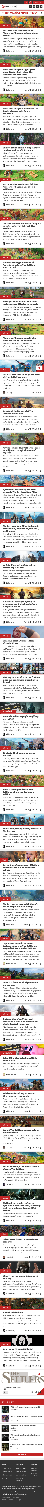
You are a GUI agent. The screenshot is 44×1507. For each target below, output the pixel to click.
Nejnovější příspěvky (34, 1469)
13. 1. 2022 (35, 810)
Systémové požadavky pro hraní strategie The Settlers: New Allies (20, 490)
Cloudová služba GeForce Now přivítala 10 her (18, 642)
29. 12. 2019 (35, 1257)
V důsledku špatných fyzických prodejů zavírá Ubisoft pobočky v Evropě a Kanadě (20, 604)
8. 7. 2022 (36, 885)
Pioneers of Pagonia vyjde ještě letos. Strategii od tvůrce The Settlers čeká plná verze (19, 72)
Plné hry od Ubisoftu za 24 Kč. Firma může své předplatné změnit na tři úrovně (21, 680)
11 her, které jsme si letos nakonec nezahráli (20, 1240)
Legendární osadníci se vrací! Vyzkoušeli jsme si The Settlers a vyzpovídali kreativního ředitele (20, 946)
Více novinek (22, 1454)
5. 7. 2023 (36, 319)
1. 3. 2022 (36, 1074)
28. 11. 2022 (35, 546)
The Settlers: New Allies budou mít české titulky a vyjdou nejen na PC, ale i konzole (21, 528)
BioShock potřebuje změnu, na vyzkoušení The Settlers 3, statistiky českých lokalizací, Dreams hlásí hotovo (22, 1206)
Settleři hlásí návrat (13, 1312)
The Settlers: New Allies (12, 1387)
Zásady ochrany (21, 1468)
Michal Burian (10, 51)
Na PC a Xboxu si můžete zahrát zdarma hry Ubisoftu (19, 566)
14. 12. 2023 (35, 204)
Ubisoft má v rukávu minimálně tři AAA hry (20, 1277)
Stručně (5, 1198)
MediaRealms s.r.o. (8, 1497)
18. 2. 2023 (35, 658)
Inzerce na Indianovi (19, 1479)
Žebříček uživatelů (34, 1474)
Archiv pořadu (6, 1468)
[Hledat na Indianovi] (30, 6)
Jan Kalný (9, 392)
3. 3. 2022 (36, 771)
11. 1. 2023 (35, 507)
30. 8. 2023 (35, 282)
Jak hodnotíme (21, 1475)
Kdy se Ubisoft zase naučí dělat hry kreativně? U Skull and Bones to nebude (21, 867)
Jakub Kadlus (10, 1257)
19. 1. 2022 (35, 846)
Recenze (5, 369)
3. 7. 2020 (36, 1148)
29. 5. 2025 (35, 51)
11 (6, 1392)
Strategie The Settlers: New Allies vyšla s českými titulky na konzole (20, 302)
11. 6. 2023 (35, 583)
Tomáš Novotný (10, 1293)
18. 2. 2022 (35, 1039)
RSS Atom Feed (7, 1475)
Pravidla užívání (21, 1471)
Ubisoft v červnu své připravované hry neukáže (20, 983)
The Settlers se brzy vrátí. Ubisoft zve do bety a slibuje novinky (20, 905)
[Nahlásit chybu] (20, 1500)
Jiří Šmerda (9, 1184)
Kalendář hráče (7, 711)
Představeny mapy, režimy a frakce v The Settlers (22, 829)
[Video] (22, 175)
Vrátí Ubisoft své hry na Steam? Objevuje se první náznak (19, 1094)
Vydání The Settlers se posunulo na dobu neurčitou (21, 1131)
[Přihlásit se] (41, 6)
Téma (4, 860)
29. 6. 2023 (35, 356)
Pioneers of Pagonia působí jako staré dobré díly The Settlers (19, 339)
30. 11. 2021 (35, 1111)
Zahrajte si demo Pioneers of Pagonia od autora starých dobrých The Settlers (22, 226)
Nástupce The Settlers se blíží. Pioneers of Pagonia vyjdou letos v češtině (20, 33)
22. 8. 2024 (35, 129)
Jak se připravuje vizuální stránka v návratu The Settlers (21, 1167)
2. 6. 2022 (36, 1000)
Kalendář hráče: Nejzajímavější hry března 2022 (21, 1059)
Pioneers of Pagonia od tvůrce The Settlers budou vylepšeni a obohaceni (20, 111)
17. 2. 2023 (35, 429)
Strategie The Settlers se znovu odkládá (19, 754)
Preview (5, 938)
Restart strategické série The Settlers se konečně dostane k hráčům (18, 792)
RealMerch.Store (38, 2)
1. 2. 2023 (36, 734)
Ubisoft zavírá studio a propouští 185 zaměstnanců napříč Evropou (22, 149)
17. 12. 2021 (35, 924)
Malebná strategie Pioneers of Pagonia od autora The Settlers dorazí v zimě (19, 265)
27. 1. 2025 (35, 165)
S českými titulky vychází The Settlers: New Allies (18, 412)
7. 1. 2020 (36, 1220)
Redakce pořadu (7, 1471)
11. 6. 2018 (35, 1366)
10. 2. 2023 (35, 471)
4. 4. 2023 (36, 622)
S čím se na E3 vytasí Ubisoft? (18, 1349)
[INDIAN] (9, 6)
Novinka (5, 25)
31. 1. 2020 (35, 1184)
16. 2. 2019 (35, 1293)
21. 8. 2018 (35, 1330)
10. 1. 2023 (35, 697)
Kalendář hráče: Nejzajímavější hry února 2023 (21, 717)
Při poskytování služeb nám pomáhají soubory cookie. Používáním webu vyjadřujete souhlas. (19, 1493)
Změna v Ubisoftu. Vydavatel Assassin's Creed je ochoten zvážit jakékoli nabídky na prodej (20, 1021)
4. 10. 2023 (35, 243)
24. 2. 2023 (35, 392)
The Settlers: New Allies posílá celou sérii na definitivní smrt (21, 376)
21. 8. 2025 (35, 90)
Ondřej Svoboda (11, 963)
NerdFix (4, 1478)
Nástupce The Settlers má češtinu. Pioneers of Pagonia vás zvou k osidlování (20, 187)
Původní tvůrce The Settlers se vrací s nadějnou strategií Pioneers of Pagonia (21, 450)
